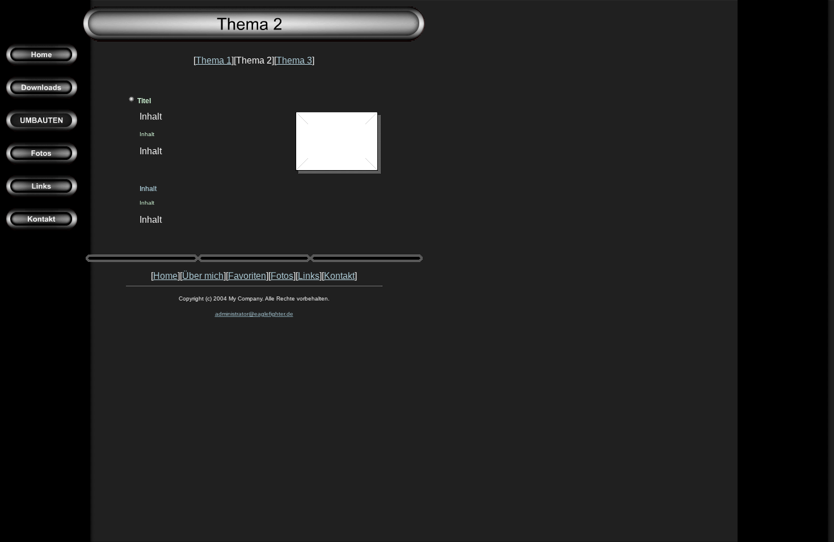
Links (308, 276)
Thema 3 (294, 60)
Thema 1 (213, 60)
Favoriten (247, 276)
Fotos (282, 276)
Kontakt (339, 276)
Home (165, 276)
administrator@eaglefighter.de (254, 314)
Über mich (203, 276)
